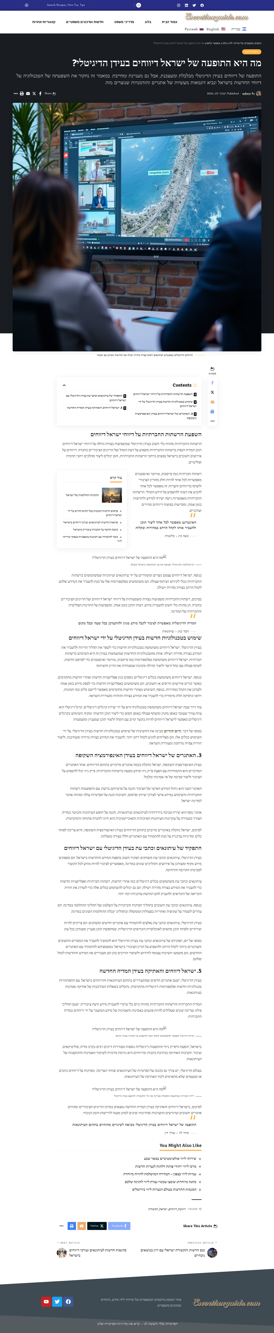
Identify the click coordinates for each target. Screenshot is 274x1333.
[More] (15, 93)
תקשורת (153, 1209)
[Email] (28, 93)
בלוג (148, 22)
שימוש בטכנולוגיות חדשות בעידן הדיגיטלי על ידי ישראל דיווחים (167, 404)
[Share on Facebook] (40, 93)
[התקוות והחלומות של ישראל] (112, 495)
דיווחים (173, 1209)
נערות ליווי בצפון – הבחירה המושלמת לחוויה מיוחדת (159, 1174)
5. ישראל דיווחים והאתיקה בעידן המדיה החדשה (94, 408)
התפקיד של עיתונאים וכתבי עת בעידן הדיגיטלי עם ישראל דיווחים (96, 398)
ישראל (163, 1209)
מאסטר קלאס (251, 52)
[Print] (21, 93)
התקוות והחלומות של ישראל (82, 495)
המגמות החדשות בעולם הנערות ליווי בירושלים (164, 1189)
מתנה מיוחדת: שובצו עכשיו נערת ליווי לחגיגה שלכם (160, 1182)
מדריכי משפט (124, 22)
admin (246, 93)
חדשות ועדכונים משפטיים (85, 22)
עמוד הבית (169, 22)
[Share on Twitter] (34, 93)
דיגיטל (182, 1209)
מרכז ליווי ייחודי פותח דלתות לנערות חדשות (165, 1166)
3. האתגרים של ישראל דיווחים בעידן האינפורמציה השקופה (166, 416)
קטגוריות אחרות (43, 22)
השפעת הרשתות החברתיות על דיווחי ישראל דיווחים (163, 394)
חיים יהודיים (172, 731)
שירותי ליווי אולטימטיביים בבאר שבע (170, 1158)
